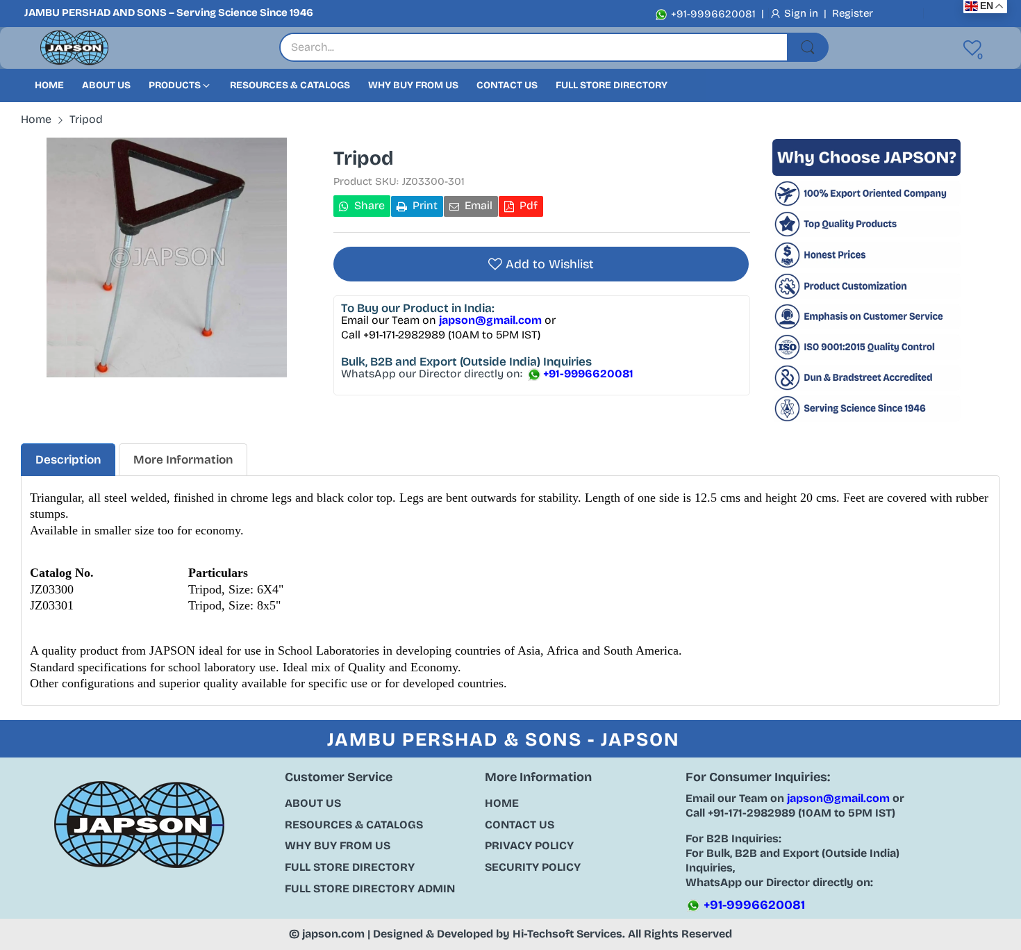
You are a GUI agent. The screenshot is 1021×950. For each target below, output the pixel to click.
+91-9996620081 (712, 14)
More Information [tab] (183, 459)
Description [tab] (68, 459)
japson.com (333, 933)
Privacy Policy (529, 845)
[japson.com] (74, 48)
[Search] (808, 47)
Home (502, 803)
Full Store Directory (350, 867)
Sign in (802, 13)
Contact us (519, 824)
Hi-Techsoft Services (567, 933)
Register (852, 13)
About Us (313, 803)
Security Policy (533, 867)
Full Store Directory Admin (370, 888)
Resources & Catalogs (354, 824)
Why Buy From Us (337, 845)
